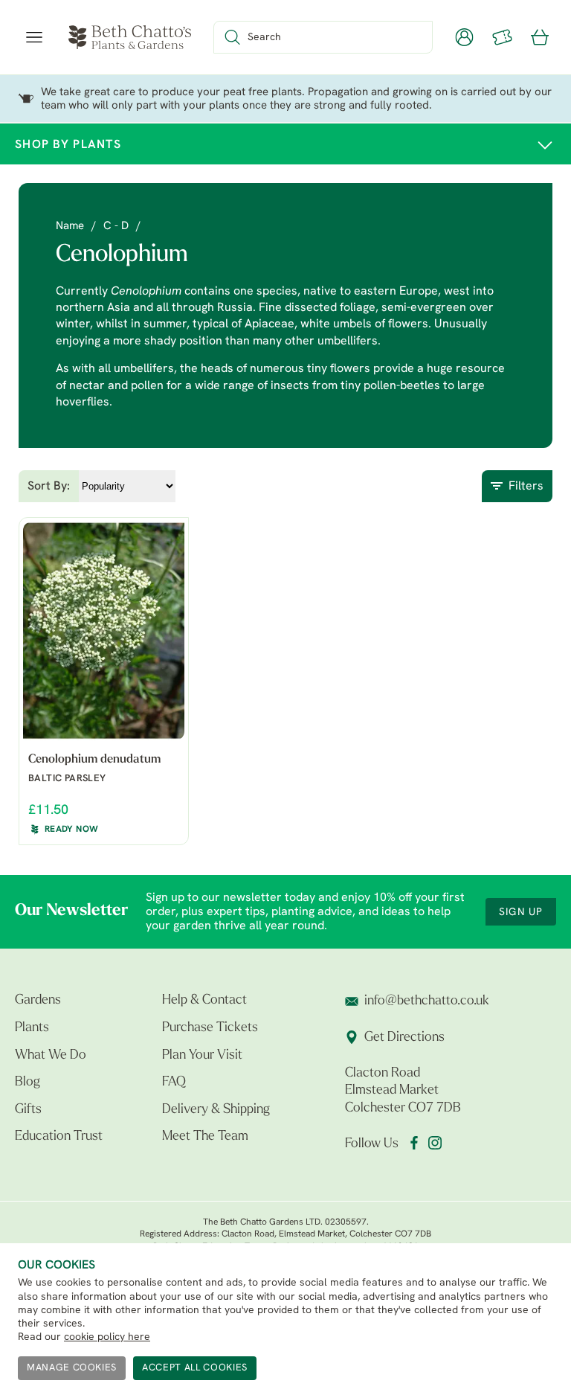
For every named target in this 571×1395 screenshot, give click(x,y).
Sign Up (521, 912)
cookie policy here (107, 1337)
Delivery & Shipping (216, 1110)
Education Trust (59, 1137)
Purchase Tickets (210, 1028)
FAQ (174, 1082)
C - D (116, 226)
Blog (27, 1082)
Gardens (38, 1000)
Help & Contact (204, 1000)
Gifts (28, 1110)
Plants (32, 1028)
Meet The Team (205, 1137)
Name (70, 226)
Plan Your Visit (202, 1055)
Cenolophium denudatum (94, 760)
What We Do (50, 1055)
